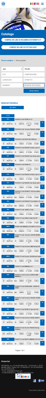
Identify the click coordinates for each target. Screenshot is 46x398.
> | (26, 350)
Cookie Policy (41, 390)
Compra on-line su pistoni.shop (23, 47)
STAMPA (13, 107)
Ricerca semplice (7, 60)
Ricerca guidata (21, 60)
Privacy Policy (32, 390)
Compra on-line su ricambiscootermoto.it (23, 40)
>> (29, 350)
